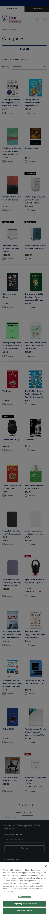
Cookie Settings (24, 897)
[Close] (46, 866)
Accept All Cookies (24, 911)
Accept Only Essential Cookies (24, 904)
